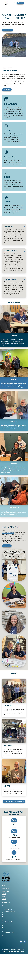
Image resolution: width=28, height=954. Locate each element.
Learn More (7, 89)
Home (4, 885)
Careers (4, 898)
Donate (20, 3)
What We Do (5, 891)
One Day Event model (8, 532)
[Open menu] (14, 3)
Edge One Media (12, 951)
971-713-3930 (8, 921)
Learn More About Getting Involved (14, 801)
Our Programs (7, 30)
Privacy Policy (21, 951)
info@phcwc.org (8, 932)
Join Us (4, 893)
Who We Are (5, 888)
